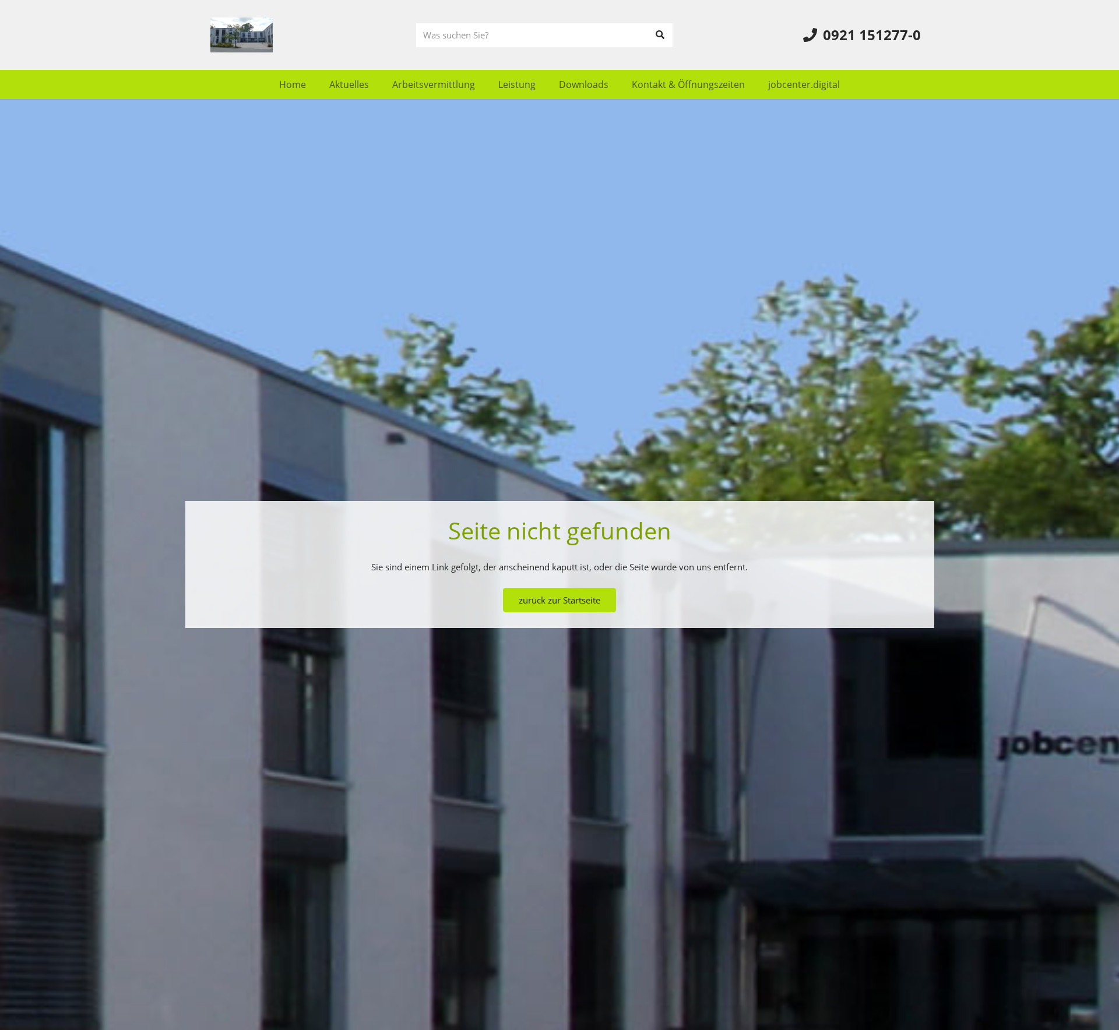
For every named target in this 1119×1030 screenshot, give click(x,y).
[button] (483, 84)
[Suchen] (660, 35)
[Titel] (241, 34)
